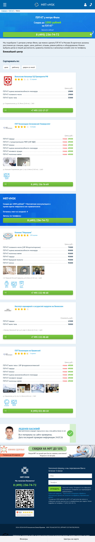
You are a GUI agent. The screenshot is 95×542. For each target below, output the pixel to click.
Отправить (54, 489)
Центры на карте (71, 539)
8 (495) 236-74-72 (90, 4)
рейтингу (15, 67)
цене (6, 67)
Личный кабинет (85, 4)
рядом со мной (29, 67)
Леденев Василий (29, 428)
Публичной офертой (54, 493)
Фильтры (24, 539)
